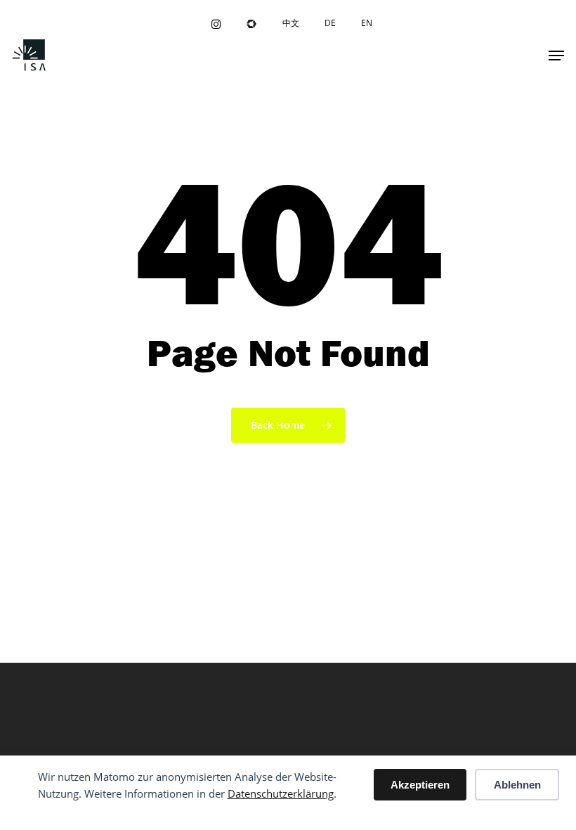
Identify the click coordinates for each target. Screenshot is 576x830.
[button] (556, 55)
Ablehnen (517, 785)
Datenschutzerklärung (281, 793)
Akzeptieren (420, 785)
